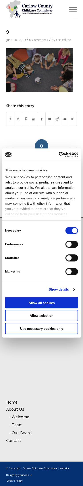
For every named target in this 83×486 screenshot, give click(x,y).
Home (11, 402)
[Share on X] (18, 119)
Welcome (20, 416)
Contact (13, 440)
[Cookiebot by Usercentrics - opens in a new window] (59, 155)
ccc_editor (63, 39)
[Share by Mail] (65, 119)
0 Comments (38, 39)
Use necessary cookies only (41, 328)
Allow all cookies (42, 302)
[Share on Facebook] (10, 119)
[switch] (71, 244)
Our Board (22, 432)
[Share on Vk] (49, 119)
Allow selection (41, 315)
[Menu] (71, 9)
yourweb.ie (25, 475)
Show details (59, 289)
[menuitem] (71, 9)
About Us (15, 409)
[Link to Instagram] (73, 119)
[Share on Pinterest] (26, 119)
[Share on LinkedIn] (34, 119)
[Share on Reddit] (57, 119)
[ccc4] (34, 9)
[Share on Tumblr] (41, 119)
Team (17, 424)
